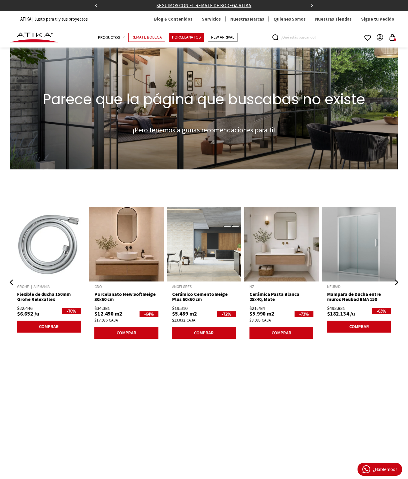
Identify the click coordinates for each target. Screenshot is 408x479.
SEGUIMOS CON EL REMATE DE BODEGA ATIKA (204, 5)
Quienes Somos (290, 19)
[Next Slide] (312, 5)
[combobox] (298, 37)
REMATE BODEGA (147, 37)
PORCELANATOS (186, 37)
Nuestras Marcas (247, 19)
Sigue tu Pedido (377, 19)
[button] (11, 282)
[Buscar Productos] (276, 37)
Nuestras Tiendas (333, 19)
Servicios (211, 19)
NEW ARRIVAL (222, 37)
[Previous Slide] (96, 5)
